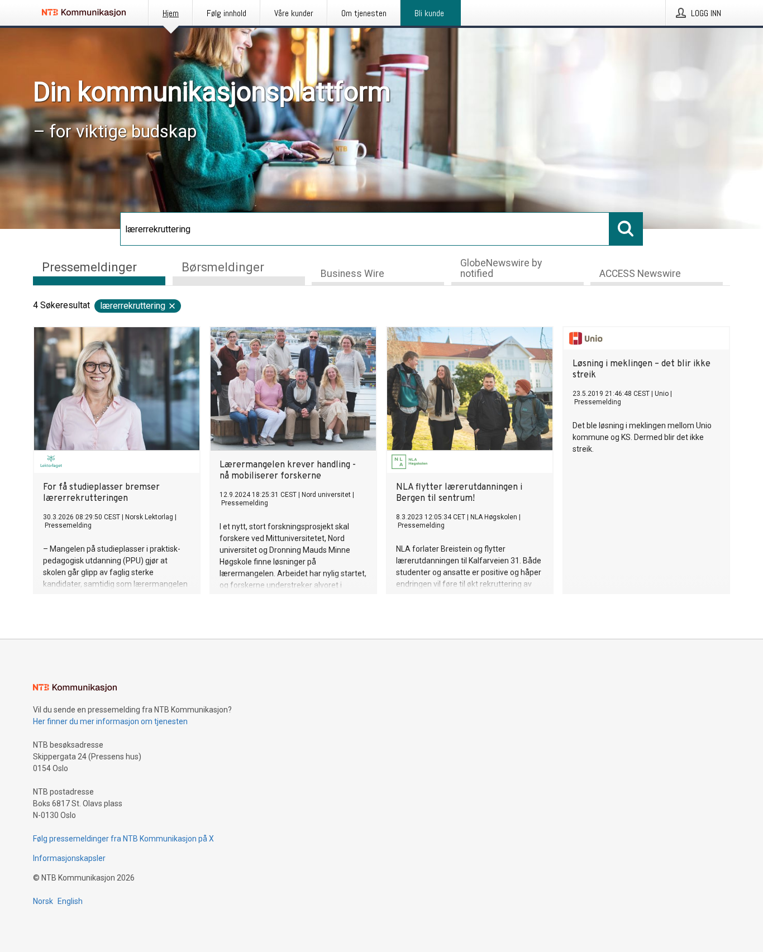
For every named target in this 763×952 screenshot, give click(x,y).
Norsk (43, 901)
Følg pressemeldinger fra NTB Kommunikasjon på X (123, 838)
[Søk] (626, 229)
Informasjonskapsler (69, 858)
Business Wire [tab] (352, 273)
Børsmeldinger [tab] (223, 267)
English (70, 901)
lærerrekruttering (132, 305)
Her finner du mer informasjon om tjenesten (110, 721)
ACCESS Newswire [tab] (640, 273)
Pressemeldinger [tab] (89, 267)
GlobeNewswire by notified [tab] (501, 268)
